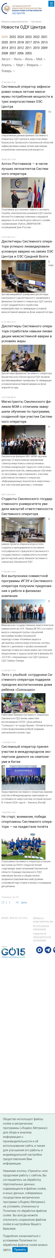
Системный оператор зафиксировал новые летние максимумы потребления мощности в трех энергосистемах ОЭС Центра (27, 96)
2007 (12, 53)
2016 (36, 42)
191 (17, 902)
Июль (18, 59)
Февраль (33, 65)
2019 (12, 42)
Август (6, 59)
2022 (36, 37)
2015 (44, 42)
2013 (12, 48)
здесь (7, 1249)
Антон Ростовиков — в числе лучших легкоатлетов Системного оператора (25, 169)
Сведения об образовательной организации (42, 937)
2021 (44, 37)
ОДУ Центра (36, 22)
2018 (20, 42)
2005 (28, 53)
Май (39, 59)
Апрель (6, 65)
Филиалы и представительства (14, 22)
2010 (36, 48)
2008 (4, 53)
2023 (28, 37)
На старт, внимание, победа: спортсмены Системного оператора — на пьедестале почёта (27, 822)
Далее (24, 902)
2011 (28, 48)
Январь (6, 71)
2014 (4, 48)
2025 (12, 37)
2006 (20, 53)
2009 (44, 48)
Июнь (29, 59)
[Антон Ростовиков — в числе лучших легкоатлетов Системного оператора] (23, 179)
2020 (4, 42)
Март (20, 65)
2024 (20, 37)
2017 (28, 42)
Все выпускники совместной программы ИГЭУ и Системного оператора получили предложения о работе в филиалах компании (26, 586)
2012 (20, 48)
